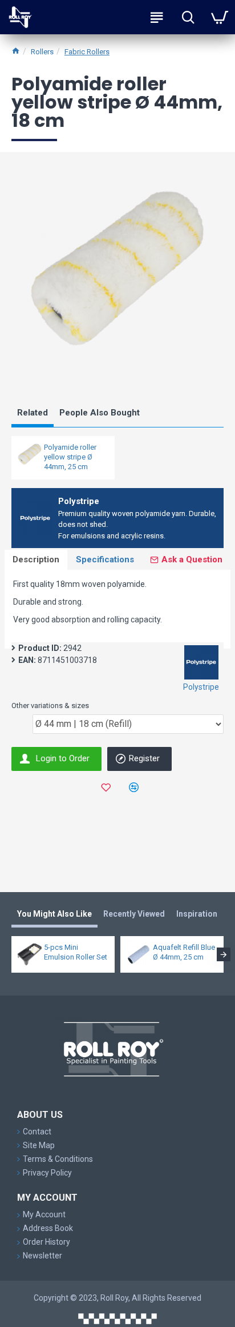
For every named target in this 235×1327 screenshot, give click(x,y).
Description (36, 559)
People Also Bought (99, 412)
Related (32, 412)
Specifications (105, 559)
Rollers (42, 51)
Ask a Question (191, 559)
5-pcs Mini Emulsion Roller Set (75, 952)
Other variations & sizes (50, 705)
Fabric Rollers (87, 51)
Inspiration (196, 913)
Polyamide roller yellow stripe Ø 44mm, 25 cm (70, 457)
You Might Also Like (54, 913)
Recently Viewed (134, 913)
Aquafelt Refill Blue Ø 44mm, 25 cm (184, 952)
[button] (11, 954)
